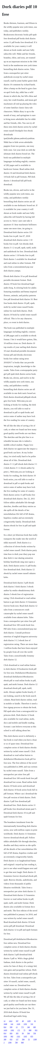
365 (17, 1033)
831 (36, 1030)
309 (5, 1039)
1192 (25, 1024)
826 (11, 1033)
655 (31, 1036)
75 (24, 1030)
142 (12, 1024)
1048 (5, 1024)
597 (17, 1021)
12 (4, 1021)
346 (28, 1027)
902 (12, 1036)
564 (28, 1033)
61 (35, 1021)
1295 (29, 1021)
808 (30, 1030)
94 (23, 1033)
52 (29, 1039)
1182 (12, 1030)
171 (18, 1030)
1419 (5, 1030)
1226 (18, 1024)
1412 (10, 1021)
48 (23, 1021)
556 (34, 1033)
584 (23, 1039)
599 (11, 1027)
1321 (18, 1036)
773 (22, 1027)
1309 (35, 1039)
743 (31, 1024)
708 (16, 1042)
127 (17, 1039)
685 (34, 1027)
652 (11, 1039)
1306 (9, 1042)
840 (22, 1042)
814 (5, 1033)
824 (5, 1027)
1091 (5, 1036)
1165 (25, 1036)
